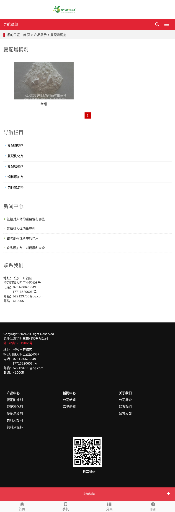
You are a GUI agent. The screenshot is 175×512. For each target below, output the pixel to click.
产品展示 (40, 35)
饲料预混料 (15, 187)
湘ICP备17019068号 (18, 343)
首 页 (26, 35)
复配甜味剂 (15, 145)
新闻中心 (69, 393)
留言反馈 (125, 413)
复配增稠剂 (58, 35)
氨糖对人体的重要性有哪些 (26, 219)
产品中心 (13, 393)
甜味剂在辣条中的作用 (23, 238)
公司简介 (125, 400)
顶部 (153, 509)
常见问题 (69, 406)
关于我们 (125, 393)
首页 (22, 509)
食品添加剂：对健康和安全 (26, 248)
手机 (65, 509)
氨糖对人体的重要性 (21, 229)
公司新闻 (69, 400)
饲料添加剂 (15, 177)
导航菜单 (10, 24)
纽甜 (44, 104)
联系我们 (125, 406)
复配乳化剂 (15, 156)
